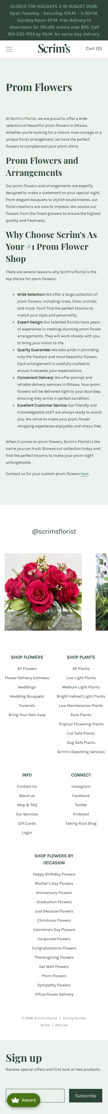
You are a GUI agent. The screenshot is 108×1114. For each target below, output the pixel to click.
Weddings (27, 687)
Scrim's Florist (45, 1018)
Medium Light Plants (81, 687)
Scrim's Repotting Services (81, 751)
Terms (45, 1025)
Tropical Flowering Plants (81, 724)
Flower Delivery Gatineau (27, 677)
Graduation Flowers (54, 901)
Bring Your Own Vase (27, 714)
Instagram (80, 786)
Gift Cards (27, 823)
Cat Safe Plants (81, 733)
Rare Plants (81, 714)
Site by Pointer (74, 1018)
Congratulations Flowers (54, 948)
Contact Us (27, 786)
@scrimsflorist (54, 531)
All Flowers (27, 668)
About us (27, 795)
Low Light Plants (81, 677)
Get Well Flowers (54, 966)
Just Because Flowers (54, 911)
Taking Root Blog (81, 823)
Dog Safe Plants (81, 742)
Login (27, 832)
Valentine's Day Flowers (54, 929)
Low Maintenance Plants (81, 705)
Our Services (27, 814)
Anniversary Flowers (54, 892)
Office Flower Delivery (54, 994)
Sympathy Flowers (54, 985)
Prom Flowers (54, 975)
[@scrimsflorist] (43, 592)
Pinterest (81, 814)
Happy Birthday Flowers (54, 874)
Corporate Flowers (54, 938)
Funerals (27, 705)
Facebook (81, 795)
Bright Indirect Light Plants (81, 696)
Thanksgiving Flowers (54, 957)
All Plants (81, 668)
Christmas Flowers (54, 920)
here (84, 473)
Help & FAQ (27, 804)
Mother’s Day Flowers (54, 883)
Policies (61, 1025)
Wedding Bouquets (27, 696)
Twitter (81, 804)
